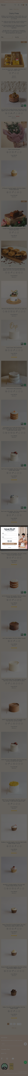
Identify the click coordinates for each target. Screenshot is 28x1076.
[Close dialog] (26, 527)
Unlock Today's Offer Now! (9, 543)
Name (3, 533)
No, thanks (9, 547)
